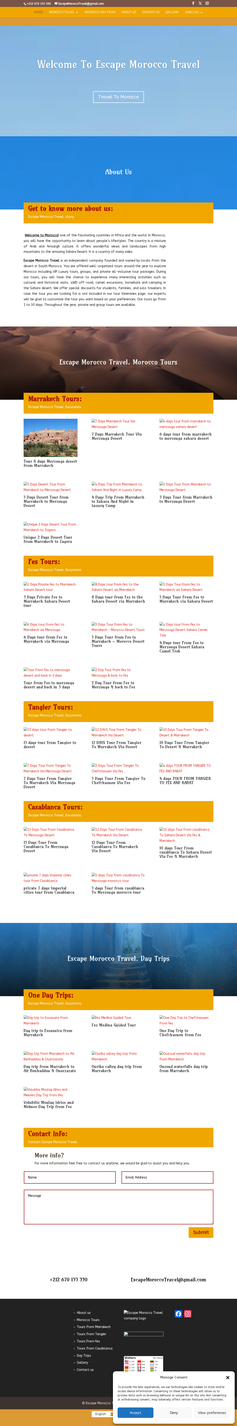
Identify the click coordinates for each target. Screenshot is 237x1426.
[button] (227, 1377)
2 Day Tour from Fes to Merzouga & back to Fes (113, 685)
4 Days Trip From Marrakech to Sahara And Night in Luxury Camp (118, 501)
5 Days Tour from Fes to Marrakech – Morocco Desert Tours (118, 641)
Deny (174, 1413)
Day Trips (84, 1356)
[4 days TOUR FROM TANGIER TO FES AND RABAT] (186, 768)
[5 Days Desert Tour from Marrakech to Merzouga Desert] (50, 487)
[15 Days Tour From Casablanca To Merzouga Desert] (50, 832)
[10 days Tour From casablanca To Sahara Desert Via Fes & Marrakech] (186, 835)
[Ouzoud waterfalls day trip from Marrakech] (186, 1056)
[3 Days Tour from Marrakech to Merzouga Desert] (186, 487)
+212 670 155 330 (68, 1279)
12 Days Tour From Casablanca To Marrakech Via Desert (115, 846)
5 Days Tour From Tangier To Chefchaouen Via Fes (118, 780)
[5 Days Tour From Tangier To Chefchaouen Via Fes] (118, 768)
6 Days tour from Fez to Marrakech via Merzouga (46, 639)
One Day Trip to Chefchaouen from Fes (180, 1032)
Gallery (172, 12)
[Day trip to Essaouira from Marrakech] (50, 1020)
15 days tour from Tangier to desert (50, 744)
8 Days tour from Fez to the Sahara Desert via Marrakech (118, 599)
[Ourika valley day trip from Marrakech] (118, 1056)
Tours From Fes (88, 1341)
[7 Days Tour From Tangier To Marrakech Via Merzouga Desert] (50, 768)
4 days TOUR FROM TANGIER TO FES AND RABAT (185, 780)
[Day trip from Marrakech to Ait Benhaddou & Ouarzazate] (50, 1056)
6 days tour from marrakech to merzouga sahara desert (185, 436)
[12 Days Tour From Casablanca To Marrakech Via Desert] (118, 832)
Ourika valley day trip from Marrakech (117, 1068)
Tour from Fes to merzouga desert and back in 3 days (49, 685)
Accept (135, 1413)
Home (38, 12)
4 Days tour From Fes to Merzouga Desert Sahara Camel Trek (181, 647)
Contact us (151, 12)
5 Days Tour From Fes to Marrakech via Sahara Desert (186, 599)
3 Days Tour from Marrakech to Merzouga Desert (185, 499)
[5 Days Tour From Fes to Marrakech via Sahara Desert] (186, 587)
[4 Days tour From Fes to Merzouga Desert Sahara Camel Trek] (186, 630)
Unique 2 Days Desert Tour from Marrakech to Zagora (48, 539)
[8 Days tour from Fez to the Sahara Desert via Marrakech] (118, 587)
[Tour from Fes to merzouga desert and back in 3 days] (50, 672)
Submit (201, 1232)
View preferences (212, 1413)
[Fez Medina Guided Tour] (118, 1018)
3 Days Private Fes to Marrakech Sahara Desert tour (47, 601)
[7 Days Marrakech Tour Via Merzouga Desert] (118, 424)
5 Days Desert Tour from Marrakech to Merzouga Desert (46, 501)
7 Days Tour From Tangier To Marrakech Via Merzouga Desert (49, 782)
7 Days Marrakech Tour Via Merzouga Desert (117, 436)
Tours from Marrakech (94, 1327)
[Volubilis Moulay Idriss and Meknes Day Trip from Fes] (50, 1092)
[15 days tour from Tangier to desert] (50, 732)
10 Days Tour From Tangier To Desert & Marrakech (184, 744)
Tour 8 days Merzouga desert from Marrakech (50, 463)
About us (129, 12)
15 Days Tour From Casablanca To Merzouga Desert (46, 846)
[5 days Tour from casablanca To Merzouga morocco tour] (118, 878)
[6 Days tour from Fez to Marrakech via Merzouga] (50, 627)
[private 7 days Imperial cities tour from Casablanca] (50, 878)
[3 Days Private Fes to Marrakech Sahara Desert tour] (50, 587)
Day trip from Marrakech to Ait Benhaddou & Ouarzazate (50, 1068)
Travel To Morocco (118, 97)
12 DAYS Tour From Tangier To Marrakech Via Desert (116, 744)
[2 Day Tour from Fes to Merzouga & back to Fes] (118, 672)
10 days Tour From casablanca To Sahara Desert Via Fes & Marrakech (185, 852)
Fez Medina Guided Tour (114, 1025)
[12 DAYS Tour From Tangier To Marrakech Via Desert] (118, 732)
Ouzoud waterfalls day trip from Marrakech (183, 1068)
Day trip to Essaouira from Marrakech (48, 1032)
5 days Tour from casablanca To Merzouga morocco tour (118, 890)
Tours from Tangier (91, 1334)
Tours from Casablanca (94, 1348)
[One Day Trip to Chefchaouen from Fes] (186, 1020)
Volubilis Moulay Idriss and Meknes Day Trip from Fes (49, 1104)
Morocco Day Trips (100, 12)
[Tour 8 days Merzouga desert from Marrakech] (50, 438)
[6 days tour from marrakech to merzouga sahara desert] (186, 424)
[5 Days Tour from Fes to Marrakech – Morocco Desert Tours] (118, 627)
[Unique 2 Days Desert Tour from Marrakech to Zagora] (50, 527)
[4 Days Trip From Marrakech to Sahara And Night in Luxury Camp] (118, 487)
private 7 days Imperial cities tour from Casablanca (49, 890)
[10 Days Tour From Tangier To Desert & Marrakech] (186, 732)
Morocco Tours (61, 12)
